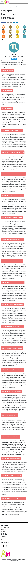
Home (2, 7)
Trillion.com (19, 559)
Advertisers (3, 539)
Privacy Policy (4, 529)
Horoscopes (9, 7)
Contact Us (3, 536)
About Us (3, 538)
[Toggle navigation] (2, 1)
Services (3, 531)
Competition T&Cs (5, 527)
